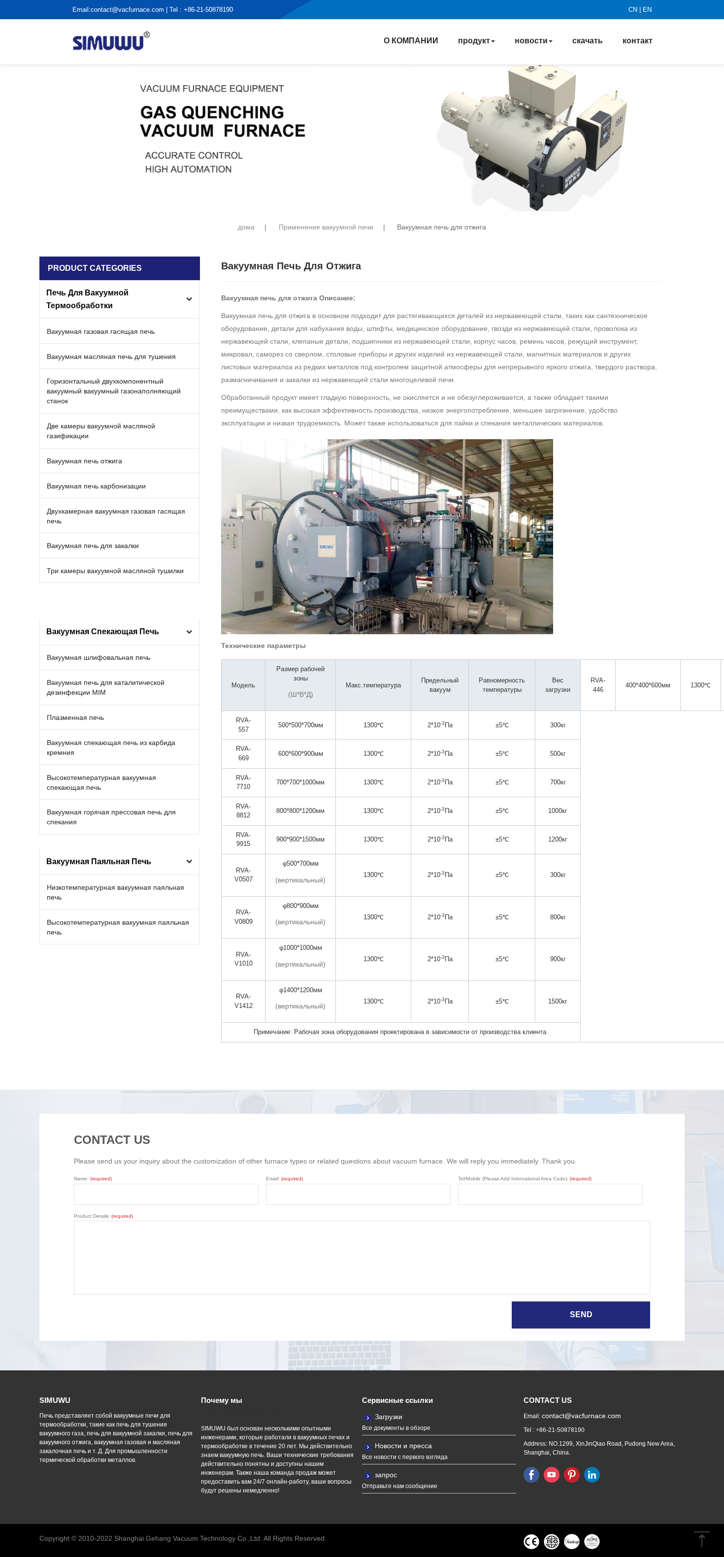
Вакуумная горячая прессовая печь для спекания (111, 817)
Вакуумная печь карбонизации (96, 486)
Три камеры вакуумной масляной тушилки (115, 571)
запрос (386, 1475)
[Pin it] (572, 1474)
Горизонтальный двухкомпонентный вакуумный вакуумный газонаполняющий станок (114, 391)
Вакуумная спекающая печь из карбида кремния (111, 747)
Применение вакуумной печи (326, 227)
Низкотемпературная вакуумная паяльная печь (115, 892)
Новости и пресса (403, 1446)
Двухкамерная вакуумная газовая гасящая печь (116, 516)
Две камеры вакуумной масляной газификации (101, 431)
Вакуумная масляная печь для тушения (111, 356)
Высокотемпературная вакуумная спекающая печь (101, 782)
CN (632, 9)
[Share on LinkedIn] (592, 1474)
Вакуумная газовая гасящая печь (101, 331)
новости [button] (531, 40)
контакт (638, 40)
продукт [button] (474, 40)
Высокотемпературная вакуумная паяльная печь (118, 927)
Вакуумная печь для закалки (93, 546)
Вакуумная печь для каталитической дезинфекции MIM (106, 687)
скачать (587, 40)
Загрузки (388, 1417)
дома (246, 227)
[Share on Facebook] (531, 1474)
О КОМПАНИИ (411, 40)
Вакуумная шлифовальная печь (98, 657)
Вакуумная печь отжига (84, 461)
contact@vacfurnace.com (127, 9)
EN (647, 9)
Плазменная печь (75, 717)
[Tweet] (551, 1474)
